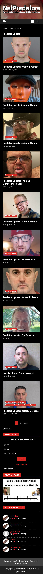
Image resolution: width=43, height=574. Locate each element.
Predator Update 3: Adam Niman (21, 126)
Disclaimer (33, 561)
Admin (14, 518)
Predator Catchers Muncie (13, 405)
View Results (21, 464)
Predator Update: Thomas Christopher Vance (21, 164)
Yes (8, 444)
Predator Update (10, 61)
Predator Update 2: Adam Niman (21, 205)
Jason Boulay (15, 516)
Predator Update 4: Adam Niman (21, 88)
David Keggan (15, 547)
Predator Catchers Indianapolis (15, 402)
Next (25, 423)
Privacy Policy (21, 563)
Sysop (14, 534)
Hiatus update (15, 524)
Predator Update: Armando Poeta (21, 281)
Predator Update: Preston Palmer (21, 50)
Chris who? (12, 453)
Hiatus (12, 539)
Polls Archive (8, 469)
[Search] (37, 21)
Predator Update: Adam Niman (21, 243)
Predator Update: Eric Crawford (21, 319)
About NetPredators (19, 561)
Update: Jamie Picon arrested (21, 356)
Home (6, 561)
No (8, 449)
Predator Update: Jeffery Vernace (21, 394)
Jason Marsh (15, 532)
